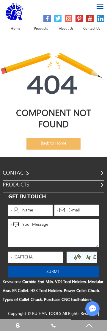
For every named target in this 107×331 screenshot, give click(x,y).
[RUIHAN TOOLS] (15, 11)
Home (15, 28)
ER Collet (20, 291)
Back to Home (53, 143)
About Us (66, 28)
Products (41, 28)
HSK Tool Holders (46, 291)
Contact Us (91, 28)
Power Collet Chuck (81, 291)
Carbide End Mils (37, 282)
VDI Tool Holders (70, 282)
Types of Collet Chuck (22, 299)
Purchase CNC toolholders (68, 299)
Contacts (16, 173)
